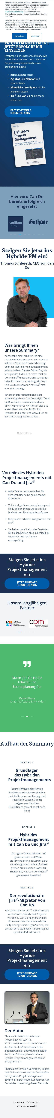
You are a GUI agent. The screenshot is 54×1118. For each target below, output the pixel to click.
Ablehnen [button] (35, 36)
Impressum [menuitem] (18, 1102)
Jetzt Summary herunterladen (27, 584)
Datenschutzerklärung (14, 11)
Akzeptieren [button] (19, 36)
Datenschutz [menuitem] (33, 1102)
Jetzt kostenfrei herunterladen (21, 112)
